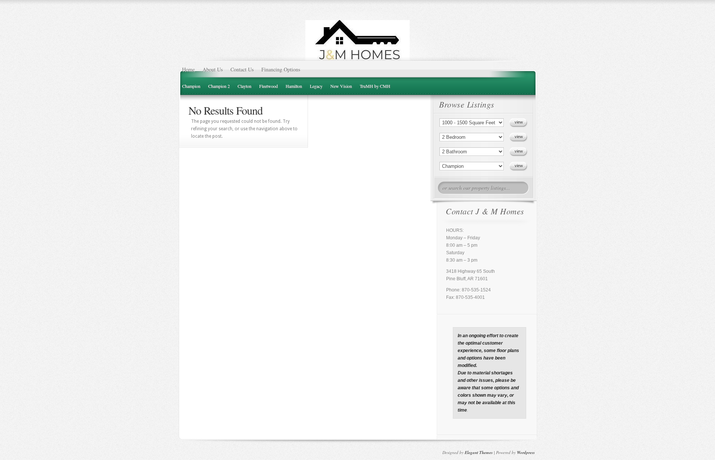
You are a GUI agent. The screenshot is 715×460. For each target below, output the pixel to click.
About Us (213, 69)
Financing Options (280, 69)
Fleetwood (268, 86)
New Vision (341, 86)
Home (188, 69)
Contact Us (242, 69)
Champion (191, 86)
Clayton (244, 86)
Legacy (316, 86)
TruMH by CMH (375, 86)
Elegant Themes (479, 453)
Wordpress (526, 453)
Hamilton (294, 86)
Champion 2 (219, 86)
